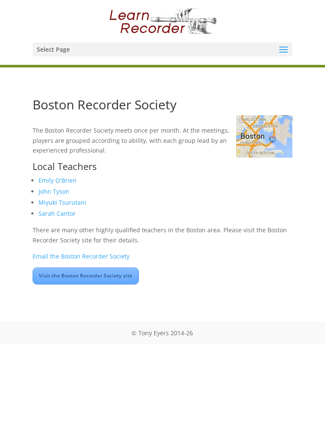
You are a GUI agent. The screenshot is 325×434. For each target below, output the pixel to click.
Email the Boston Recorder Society (81, 256)
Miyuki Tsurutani (62, 202)
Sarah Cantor (57, 213)
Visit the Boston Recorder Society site (85, 275)
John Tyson (54, 191)
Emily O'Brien (58, 180)
